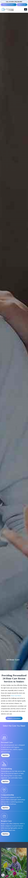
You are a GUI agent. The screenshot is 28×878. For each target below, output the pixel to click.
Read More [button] (5, 758)
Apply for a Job (22, 4)
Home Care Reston (16, 699)
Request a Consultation (8, 4)
